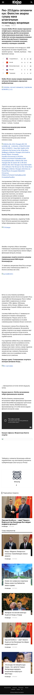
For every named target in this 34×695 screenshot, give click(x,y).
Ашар (18, 689)
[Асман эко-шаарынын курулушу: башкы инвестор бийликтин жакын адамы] (17, 575)
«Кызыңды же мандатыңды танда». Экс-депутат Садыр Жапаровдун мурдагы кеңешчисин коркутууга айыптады (15, 669)
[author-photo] (17, 479)
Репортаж (20, 687)
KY (22, 689)
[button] (3, 2)
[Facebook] (17, 485)
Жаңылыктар (7, 687)
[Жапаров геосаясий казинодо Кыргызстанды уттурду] (17, 604)
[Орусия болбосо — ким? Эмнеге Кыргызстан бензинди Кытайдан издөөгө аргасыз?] (17, 507)
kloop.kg (7, 25)
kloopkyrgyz (5, 526)
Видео (26, 687)
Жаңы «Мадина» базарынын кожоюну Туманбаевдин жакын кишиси (16, 554)
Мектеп (13, 689)
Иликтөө (14, 687)
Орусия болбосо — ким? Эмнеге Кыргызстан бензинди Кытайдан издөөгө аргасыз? (16, 522)
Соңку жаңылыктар (8, 530)
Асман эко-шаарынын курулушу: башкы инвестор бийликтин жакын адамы (16, 583)
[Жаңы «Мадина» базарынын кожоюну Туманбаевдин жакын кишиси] (17, 545)
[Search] (31, 2)
